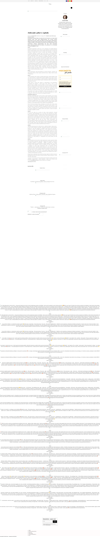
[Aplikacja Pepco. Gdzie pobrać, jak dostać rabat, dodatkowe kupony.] (42, 186)
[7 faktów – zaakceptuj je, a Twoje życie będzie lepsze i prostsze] (42, 199)
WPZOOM (14, 536)
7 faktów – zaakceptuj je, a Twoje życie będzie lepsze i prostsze (42, 207)
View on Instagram (50, 321)
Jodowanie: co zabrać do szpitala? (33, 214)
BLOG (29, 535)
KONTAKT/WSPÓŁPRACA (32, 534)
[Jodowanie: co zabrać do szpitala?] (41, 214)
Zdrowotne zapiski (31, 37)
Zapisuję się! (55, 521)
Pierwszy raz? (30, 532)
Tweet (29, 161)
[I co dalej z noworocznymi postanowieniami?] (30, 211)
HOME (29, 530)
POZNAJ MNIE (31, 533)
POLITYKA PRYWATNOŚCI (32, 531)
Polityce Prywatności (68, 84)
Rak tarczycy (54, 35)
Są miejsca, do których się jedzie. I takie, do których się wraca (42, 181)
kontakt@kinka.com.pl (34, 160)
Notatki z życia (48, 35)
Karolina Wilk (34, 35)
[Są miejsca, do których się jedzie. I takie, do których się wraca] (42, 174)
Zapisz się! (65, 86)
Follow (50, 313)
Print (35, 161)
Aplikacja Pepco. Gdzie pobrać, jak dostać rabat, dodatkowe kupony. (42, 194)
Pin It (33, 161)
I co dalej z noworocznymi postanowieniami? (39, 211)
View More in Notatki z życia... (42, 208)
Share (31, 161)
